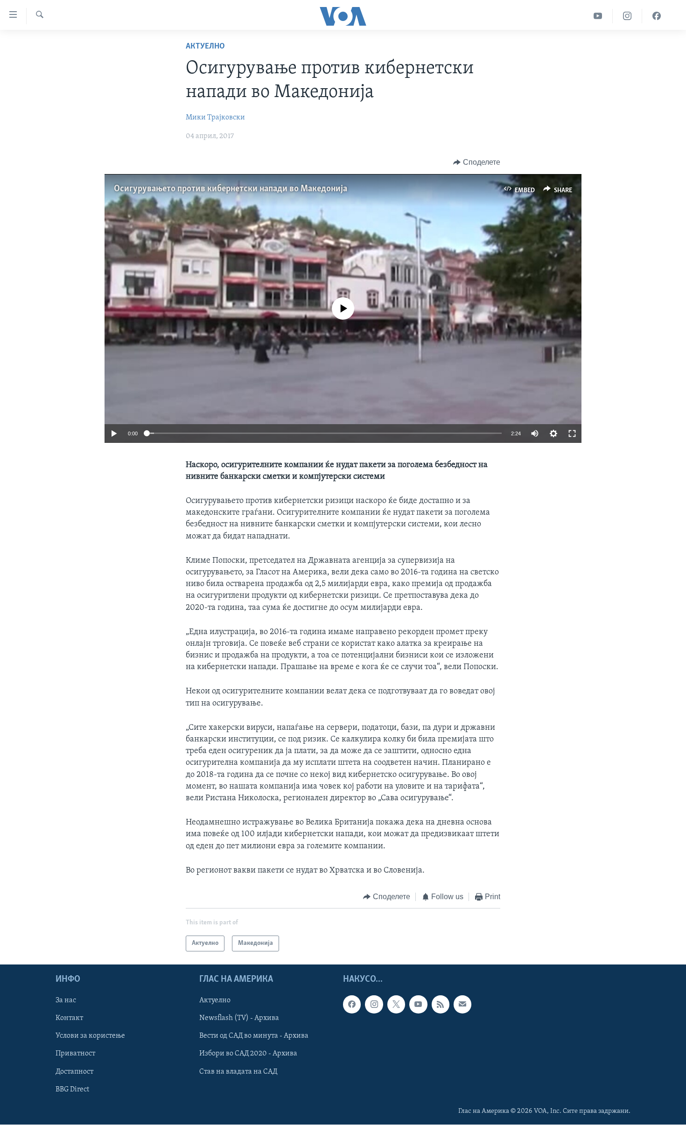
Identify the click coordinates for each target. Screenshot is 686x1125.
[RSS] (440, 1004)
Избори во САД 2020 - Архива (248, 1054)
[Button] (476, 162)
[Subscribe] (462, 1004)
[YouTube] (598, 16)
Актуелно (205, 46)
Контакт (69, 1018)
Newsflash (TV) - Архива (239, 1018)
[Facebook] (656, 16)
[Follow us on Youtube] (418, 1004)
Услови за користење (90, 1036)
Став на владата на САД (238, 1072)
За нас (66, 1001)
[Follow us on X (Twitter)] (396, 1004)
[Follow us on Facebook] (352, 1004)
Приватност (75, 1054)
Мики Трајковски (215, 117)
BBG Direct (72, 1089)
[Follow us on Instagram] (374, 1004)
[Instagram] (627, 16)
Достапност (74, 1072)
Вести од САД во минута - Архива (253, 1036)
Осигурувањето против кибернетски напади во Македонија (230, 189)
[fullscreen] (572, 433)
